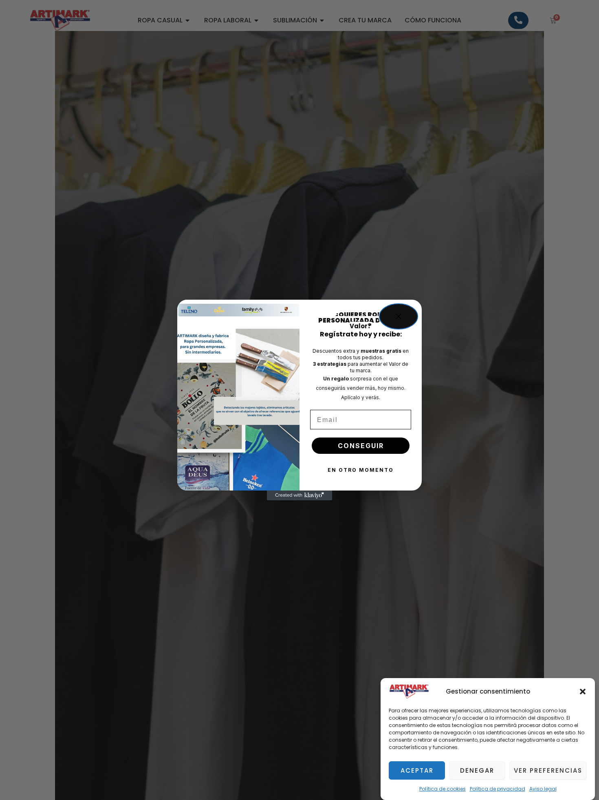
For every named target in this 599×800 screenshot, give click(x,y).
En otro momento (361, 470)
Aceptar (417, 770)
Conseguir (361, 446)
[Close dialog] (398, 316)
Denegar (477, 770)
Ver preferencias (548, 770)
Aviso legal (543, 788)
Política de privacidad (497, 788)
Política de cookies (442, 788)
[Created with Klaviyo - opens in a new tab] (299, 495)
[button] (583, 691)
